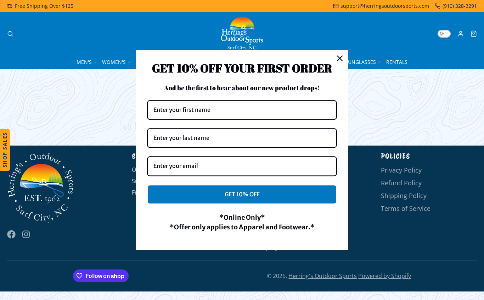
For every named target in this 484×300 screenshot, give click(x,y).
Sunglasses (360, 62)
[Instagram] (26, 234)
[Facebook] (11, 234)
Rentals (396, 62)
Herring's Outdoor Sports (322, 276)
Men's (84, 62)
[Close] (339, 58)
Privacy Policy (401, 170)
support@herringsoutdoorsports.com (385, 5)
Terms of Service (405, 208)
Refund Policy (401, 183)
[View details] (40, 188)
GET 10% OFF (242, 194)
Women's (114, 62)
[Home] (242, 34)
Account (460, 34)
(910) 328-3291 (460, 5)
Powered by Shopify (384, 276)
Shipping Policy (404, 195)
